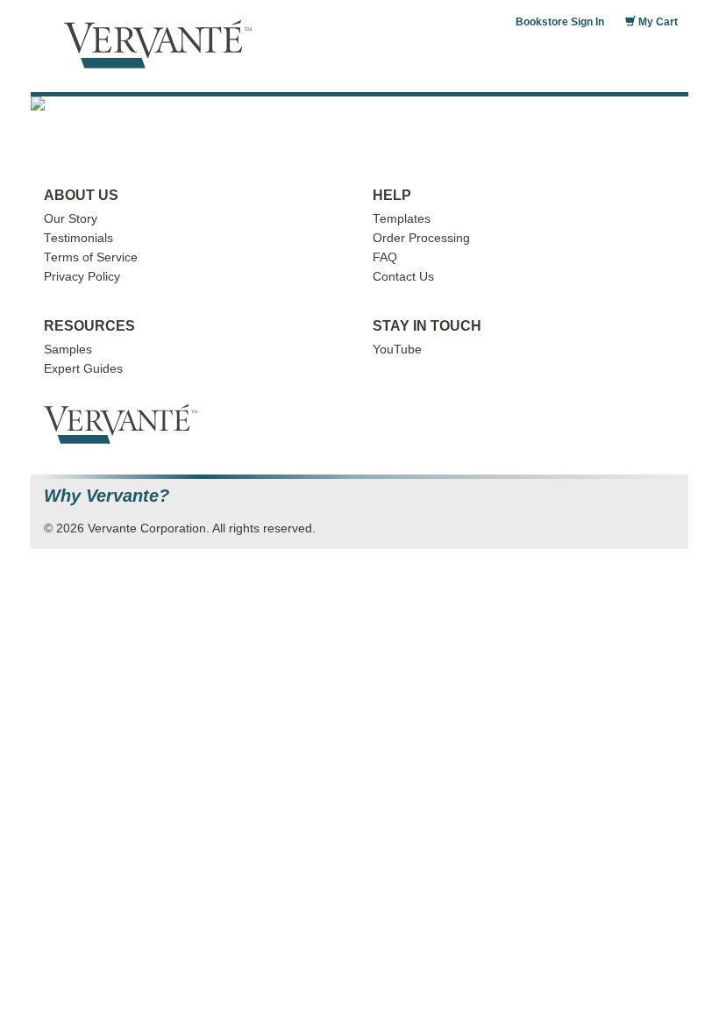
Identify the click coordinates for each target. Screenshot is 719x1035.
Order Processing (421, 238)
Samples (68, 349)
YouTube (397, 349)
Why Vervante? (106, 496)
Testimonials (78, 238)
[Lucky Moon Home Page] (359, 103)
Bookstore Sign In (560, 22)
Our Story (70, 218)
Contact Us (403, 276)
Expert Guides (83, 368)
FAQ (385, 257)
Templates (402, 218)
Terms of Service (91, 257)
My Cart (657, 22)
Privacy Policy (82, 276)
